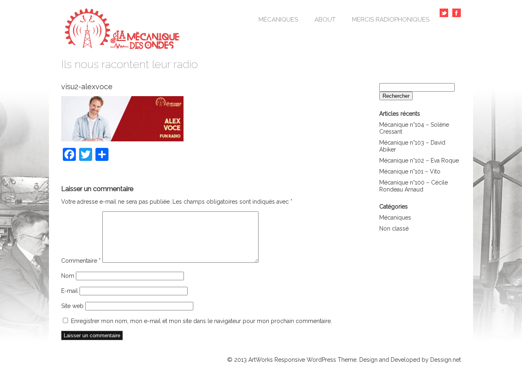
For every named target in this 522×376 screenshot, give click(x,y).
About (325, 19)
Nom (67, 276)
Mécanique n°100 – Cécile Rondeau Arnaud (413, 186)
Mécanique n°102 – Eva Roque (419, 160)
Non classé (394, 228)
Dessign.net (445, 359)
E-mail (69, 291)
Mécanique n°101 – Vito (409, 171)
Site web (72, 306)
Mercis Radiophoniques (390, 19)
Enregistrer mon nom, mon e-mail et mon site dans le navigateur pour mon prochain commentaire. (201, 321)
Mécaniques (278, 19)
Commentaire (81, 260)
